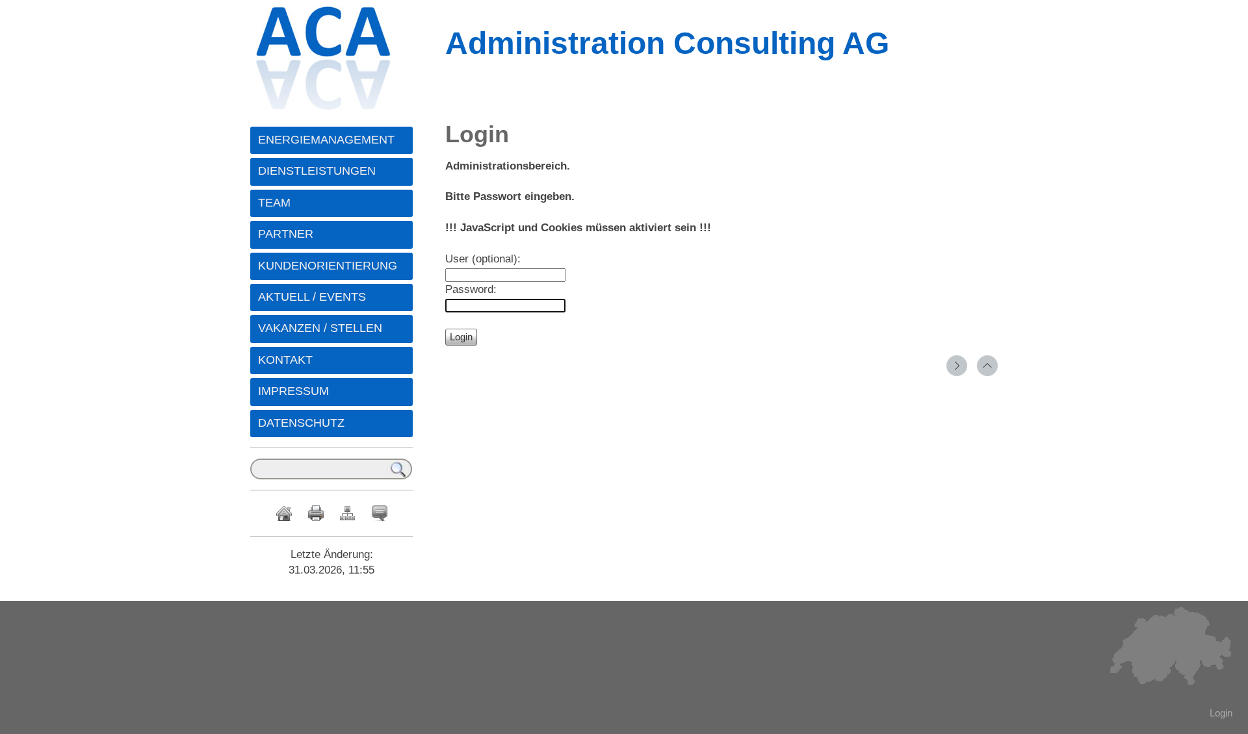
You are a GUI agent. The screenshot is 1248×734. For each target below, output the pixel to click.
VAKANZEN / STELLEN (320, 328)
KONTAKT (285, 359)
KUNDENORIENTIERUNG (327, 265)
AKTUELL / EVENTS (312, 296)
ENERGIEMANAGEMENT (326, 139)
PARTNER (285, 233)
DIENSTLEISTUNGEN (317, 170)
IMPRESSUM (293, 391)
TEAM (274, 202)
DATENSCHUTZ (301, 422)
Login (1221, 712)
